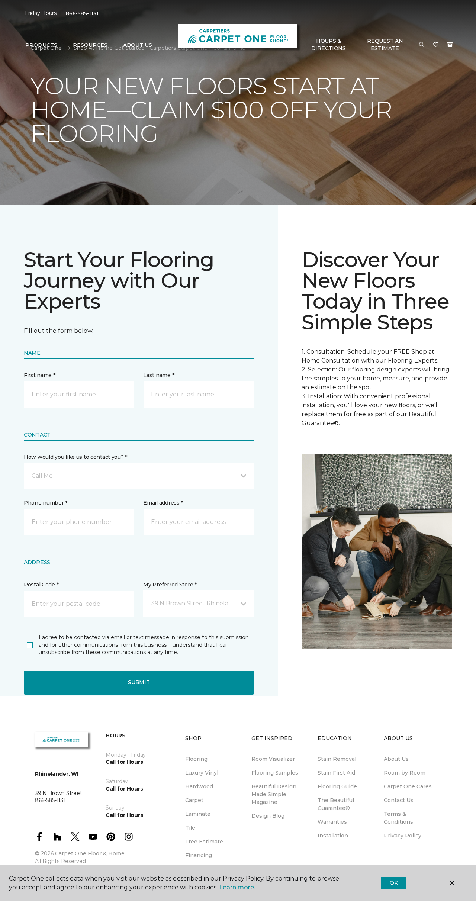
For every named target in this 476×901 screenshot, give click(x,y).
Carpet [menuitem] (194, 800)
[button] (422, 45)
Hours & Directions (328, 45)
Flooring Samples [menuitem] (274, 772)
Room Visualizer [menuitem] (273, 759)
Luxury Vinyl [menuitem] (201, 772)
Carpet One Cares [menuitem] (408, 786)
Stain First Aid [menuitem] (336, 772)
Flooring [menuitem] (196, 759)
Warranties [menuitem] (332, 821)
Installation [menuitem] (333, 835)
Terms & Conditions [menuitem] (398, 818)
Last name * (158, 375)
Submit (138, 682)
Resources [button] (90, 45)
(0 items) (450, 44)
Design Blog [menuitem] (267, 815)
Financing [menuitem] (198, 855)
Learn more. (237, 887)
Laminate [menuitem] (197, 814)
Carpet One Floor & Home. (90, 853)
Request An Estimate (385, 45)
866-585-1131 (82, 13)
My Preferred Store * (169, 584)
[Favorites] (436, 45)
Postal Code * (41, 584)
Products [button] (41, 45)
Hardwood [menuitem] (199, 786)
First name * (39, 375)
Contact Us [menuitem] (399, 800)
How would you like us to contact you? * (75, 457)
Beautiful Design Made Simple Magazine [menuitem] (273, 794)
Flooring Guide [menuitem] (337, 786)
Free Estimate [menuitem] (204, 841)
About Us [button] (137, 45)
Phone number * (45, 502)
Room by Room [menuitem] (404, 772)
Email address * (163, 502)
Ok (394, 882)
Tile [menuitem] (190, 827)
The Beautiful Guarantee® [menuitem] (336, 804)
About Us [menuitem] (396, 759)
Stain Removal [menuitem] (337, 759)
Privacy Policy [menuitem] (402, 835)
